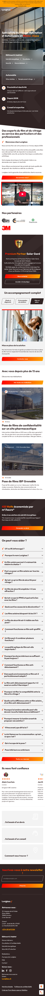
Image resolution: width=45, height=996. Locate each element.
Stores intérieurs (7, 940)
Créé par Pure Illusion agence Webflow (14, 990)
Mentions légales (7, 987)
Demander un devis (22, 528)
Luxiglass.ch (6, 979)
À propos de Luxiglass (9, 957)
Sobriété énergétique (9, 946)
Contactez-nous (22, 6)
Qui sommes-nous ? (22, 178)
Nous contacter (22, 276)
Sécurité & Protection (9, 949)
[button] (41, 10)
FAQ (3, 960)
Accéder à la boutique (22, 282)
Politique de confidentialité (23, 987)
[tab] (8, 301)
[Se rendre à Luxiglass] (41, 986)
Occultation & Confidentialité (11, 943)
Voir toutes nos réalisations (23, 382)
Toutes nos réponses (22, 759)
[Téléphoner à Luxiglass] (41, 992)
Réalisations (6, 954)
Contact (4, 963)
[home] (7, 10)
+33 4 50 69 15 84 (8, 929)
